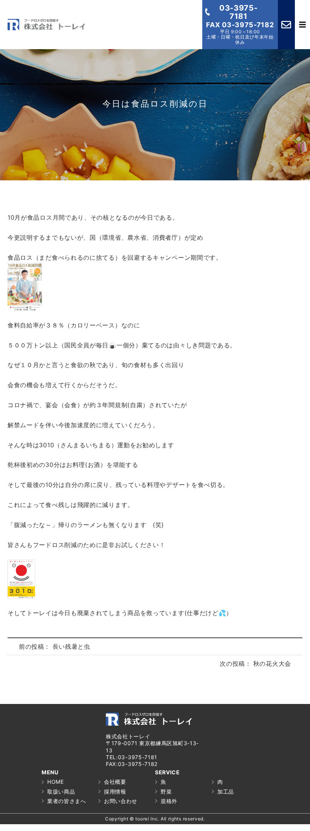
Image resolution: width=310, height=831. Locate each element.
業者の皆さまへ (66, 801)
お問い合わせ (120, 801)
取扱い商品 (61, 791)
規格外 (169, 801)
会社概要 (115, 781)
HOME (55, 781)
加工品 (225, 791)
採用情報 (115, 791)
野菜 (166, 791)
